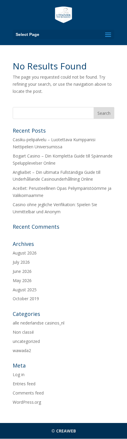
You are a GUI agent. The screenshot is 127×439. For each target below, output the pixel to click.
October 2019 (26, 298)
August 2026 (25, 253)
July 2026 (21, 262)
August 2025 (25, 289)
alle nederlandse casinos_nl (38, 323)
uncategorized (26, 341)
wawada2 (22, 350)
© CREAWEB (63, 431)
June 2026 (22, 271)
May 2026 (22, 280)
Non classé (23, 332)
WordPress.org (27, 402)
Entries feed (24, 383)
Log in (19, 374)
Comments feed (28, 393)
